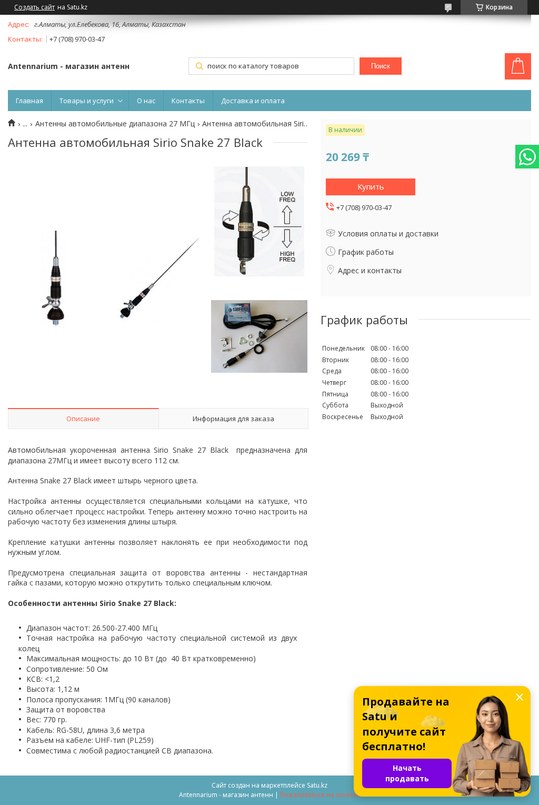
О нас (146, 100)
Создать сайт (34, 7)
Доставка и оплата (253, 100)
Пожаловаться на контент (320, 794)
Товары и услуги (86, 100)
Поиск (380, 66)
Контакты (188, 100)
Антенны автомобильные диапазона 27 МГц (115, 123)
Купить (370, 186)
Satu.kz (317, 785)
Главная (29, 100)
